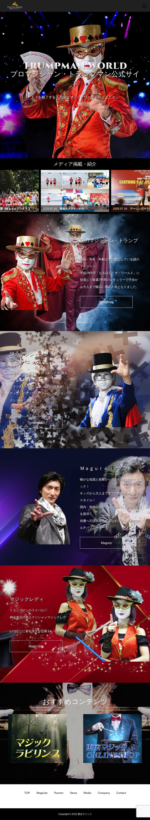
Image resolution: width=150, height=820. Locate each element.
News (73, 792)
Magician (42, 792)
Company (104, 792)
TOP (27, 792)
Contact (121, 792)
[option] (75, 85)
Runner (58, 792)
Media (87, 792)
